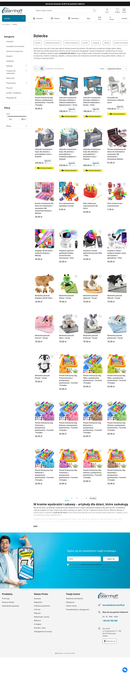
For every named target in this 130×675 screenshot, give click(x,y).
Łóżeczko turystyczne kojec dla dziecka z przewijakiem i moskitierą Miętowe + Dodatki (68, 154)
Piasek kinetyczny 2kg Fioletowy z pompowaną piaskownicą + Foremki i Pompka (44, 428)
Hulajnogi (10, 61)
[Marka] (26, 126)
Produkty (7, 18)
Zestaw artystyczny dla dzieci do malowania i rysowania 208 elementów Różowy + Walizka (44, 208)
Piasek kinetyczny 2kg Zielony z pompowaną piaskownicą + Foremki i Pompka (116, 426)
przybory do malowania (89, 519)
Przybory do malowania (11, 72)
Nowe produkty (8, 602)
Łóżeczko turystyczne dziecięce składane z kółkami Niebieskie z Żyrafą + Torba (91, 101)
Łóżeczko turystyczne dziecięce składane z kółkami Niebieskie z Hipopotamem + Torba (68, 101)
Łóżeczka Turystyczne (14, 51)
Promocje (39, 18)
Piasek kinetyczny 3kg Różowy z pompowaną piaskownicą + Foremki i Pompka (92, 474)
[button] (124, 10)
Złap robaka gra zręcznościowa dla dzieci (90, 205)
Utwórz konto (71, 606)
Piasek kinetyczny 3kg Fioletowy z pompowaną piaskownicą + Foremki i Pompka (68, 475)
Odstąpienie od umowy (43, 631)
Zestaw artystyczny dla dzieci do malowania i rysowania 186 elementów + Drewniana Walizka (116, 154)
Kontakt (124, 18)
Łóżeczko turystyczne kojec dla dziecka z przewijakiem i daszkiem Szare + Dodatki (91, 154)
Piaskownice (11, 83)
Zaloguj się (70, 602)
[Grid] (41, 68)
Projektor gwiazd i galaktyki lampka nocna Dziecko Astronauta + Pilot (66, 254)
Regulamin (38, 602)
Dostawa (37, 598)
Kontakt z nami (40, 628)
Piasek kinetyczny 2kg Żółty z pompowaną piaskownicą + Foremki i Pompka (92, 379)
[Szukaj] (94, 10)
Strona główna (6, 24)
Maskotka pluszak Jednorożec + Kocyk (115, 336)
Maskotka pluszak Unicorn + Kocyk (42, 336)
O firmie (112, 18)
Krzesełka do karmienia (15, 46)
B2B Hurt (99, 18)
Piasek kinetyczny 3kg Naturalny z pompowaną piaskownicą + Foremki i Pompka (116, 475)
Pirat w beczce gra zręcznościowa (114, 204)
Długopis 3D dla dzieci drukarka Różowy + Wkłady (44, 253)
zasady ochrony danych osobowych (91, 564)
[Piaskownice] (22, 83)
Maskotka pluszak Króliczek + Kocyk (90, 336)
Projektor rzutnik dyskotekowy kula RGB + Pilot (92, 253)
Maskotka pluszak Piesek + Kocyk (42, 376)
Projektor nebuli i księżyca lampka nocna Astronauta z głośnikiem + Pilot (116, 254)
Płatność (37, 613)
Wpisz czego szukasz (44, 10)
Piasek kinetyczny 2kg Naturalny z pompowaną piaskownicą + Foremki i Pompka (92, 428)
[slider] (7, 116)
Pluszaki (9, 88)
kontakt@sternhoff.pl (113, 605)
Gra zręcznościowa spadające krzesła (66, 204)
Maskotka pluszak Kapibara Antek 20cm (43, 296)
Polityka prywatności (42, 606)
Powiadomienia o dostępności (77, 609)
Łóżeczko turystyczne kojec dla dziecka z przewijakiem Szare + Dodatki (43, 153)
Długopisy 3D (11, 98)
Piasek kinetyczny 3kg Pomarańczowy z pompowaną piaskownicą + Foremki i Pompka (68, 380)
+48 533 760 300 (109, 620)
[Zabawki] (21, 65)
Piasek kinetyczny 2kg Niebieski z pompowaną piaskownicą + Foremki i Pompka (44, 475)
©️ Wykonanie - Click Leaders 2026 (65, 653)
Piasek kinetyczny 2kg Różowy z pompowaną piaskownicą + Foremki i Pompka (68, 426)
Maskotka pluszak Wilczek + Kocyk (114, 296)
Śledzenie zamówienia (74, 598)
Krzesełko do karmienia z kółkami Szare (115, 100)
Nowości (57, 18)
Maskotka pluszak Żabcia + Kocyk (66, 296)
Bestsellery (75, 18)
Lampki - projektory (13, 93)
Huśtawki (9, 41)
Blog (88, 18)
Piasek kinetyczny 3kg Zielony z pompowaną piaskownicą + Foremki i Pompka (44, 101)
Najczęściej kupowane (10, 606)
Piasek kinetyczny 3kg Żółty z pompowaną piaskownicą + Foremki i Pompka (116, 379)
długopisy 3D (85, 521)
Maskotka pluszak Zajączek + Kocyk (90, 296)
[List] (36, 68)
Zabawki (9, 66)
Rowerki (9, 56)
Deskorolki (10, 78)
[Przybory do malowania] (26, 72)
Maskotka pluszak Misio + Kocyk (66, 336)
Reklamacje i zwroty (41, 617)
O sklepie (37, 624)
